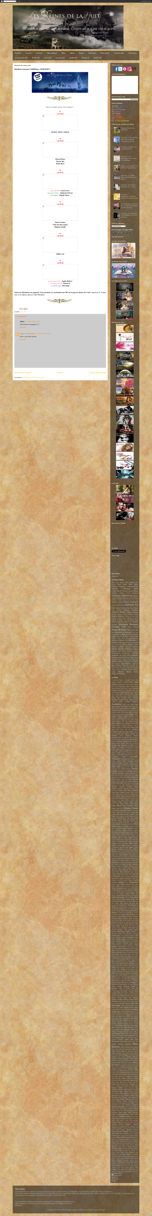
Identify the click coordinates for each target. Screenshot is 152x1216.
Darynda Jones (132, 787)
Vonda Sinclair (116, 1166)
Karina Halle (134, 909)
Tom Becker (132, 1150)
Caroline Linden (120, 754)
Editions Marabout (131, 610)
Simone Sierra (120, 1110)
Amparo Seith (126, 704)
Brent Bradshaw (134, 743)
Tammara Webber (124, 1139)
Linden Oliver (115, 956)
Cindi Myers (118, 775)
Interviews (92, 53)
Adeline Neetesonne (120, 686)
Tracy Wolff (126, 1154)
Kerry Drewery (124, 924)
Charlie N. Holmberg (122, 765)
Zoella (133, 1169)
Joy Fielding (128, 895)
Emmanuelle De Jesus (123, 812)
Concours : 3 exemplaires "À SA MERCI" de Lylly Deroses (129, 215)
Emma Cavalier (127, 805)
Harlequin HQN (119, 627)
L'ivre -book (121, 638)
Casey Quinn (135, 754)
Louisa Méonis (129, 963)
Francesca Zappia (120, 830)
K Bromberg (121, 905)
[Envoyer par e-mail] (20, 309)
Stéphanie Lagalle (117, 1128)
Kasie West (131, 911)
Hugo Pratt (135, 853)
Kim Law (135, 926)
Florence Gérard (116, 828)
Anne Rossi (134, 723)
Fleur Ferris (131, 824)
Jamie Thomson (133, 870)
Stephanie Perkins (117, 1122)
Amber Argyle (133, 700)
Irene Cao (117, 856)
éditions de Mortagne (118, 674)
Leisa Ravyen (130, 946)
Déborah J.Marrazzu (117, 794)
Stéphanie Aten (116, 1126)
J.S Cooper (115, 864)
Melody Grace (119, 1018)
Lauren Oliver (120, 941)
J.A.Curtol (121, 862)
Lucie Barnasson (121, 967)
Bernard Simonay (116, 739)
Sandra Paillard (123, 1091)
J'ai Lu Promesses (123, 636)
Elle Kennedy (119, 798)
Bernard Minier (134, 737)
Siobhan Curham (129, 1110)
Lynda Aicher (118, 973)
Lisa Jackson (115, 958)
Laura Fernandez (124, 935)
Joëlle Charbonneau (118, 897)
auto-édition (125, 664)
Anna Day (127, 720)
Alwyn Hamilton (133, 696)
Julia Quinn (134, 897)
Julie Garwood (128, 901)
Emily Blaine (116, 805)
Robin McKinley (116, 1078)
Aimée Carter (130, 686)
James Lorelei (122, 868)
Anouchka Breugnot (127, 725)
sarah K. (129, 1171)
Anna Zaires (124, 721)
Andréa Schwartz (116, 714)
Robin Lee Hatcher (132, 1076)
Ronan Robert (115, 1080)
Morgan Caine (128, 1032)
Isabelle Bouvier (121, 858)
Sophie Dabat (134, 1114)
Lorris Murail (119, 963)
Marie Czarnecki (124, 990)
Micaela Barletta (133, 1020)
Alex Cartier (128, 688)
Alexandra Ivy (121, 690)
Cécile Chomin (133, 779)
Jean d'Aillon (125, 876)
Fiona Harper (124, 824)
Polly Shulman (128, 1062)
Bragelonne (122, 586)
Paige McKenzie (116, 1053)
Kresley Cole (122, 929)
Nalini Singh (120, 1037)
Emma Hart (115, 810)
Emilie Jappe (115, 803)
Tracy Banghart (129, 1152)
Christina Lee (122, 771)
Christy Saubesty (129, 773)
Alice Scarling (115, 694)
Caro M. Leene (133, 751)
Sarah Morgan (125, 1099)
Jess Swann (135, 886)
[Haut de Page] (151, 1213)
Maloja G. (134, 982)
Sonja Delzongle (133, 1112)
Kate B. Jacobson (133, 912)
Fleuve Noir (127, 622)
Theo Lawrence (122, 1147)
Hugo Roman (119, 629)
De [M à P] (73, 58)
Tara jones (122, 1141)
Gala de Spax (122, 838)
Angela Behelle (117, 716)
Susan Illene (115, 1130)
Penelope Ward (128, 1058)
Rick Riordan (123, 1074)
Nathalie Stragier (123, 1039)
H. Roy (125, 847)
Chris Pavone (125, 766)
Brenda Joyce (125, 743)
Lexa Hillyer (131, 948)
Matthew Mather (119, 1007)
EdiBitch (114, 593)
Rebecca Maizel (134, 1071)
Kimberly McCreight (128, 928)
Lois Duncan (124, 961)
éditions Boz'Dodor (132, 668)
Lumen (121, 647)
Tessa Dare (115, 1145)
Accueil (28, 53)
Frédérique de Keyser (128, 832)
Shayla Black (119, 1108)
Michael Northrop (128, 1022)
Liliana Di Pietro (126, 952)
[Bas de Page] (151, 1215)
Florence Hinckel (127, 828)
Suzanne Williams (122, 1131)
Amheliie (116, 704)
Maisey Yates (127, 982)
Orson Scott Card (118, 1051)
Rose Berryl (131, 1080)
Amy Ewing (116, 706)
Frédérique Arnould (117, 832)
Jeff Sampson (132, 878)
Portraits (18, 53)
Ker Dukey (135, 922)
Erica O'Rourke (129, 816)
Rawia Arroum (115, 1071)
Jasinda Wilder (116, 874)
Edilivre (122, 593)
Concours (39, 53)
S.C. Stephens (130, 1084)
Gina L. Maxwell (132, 845)
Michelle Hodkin (133, 1024)
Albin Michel (120, 582)
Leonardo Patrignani (121, 948)
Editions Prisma (133, 614)
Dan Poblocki (126, 785)
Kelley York (130, 920)
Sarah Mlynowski (133, 1097)
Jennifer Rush (134, 884)
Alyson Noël (116, 698)
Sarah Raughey (116, 1101)
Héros (63, 53)
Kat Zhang (126, 912)
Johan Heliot (121, 892)
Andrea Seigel (124, 712)
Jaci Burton (122, 864)
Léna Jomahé (131, 975)
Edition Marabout (132, 593)
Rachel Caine (134, 1065)
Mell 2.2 (129, 1016)
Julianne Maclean (116, 899)
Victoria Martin (134, 1160)
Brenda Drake (116, 743)
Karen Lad (135, 907)
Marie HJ (131, 990)
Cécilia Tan (124, 781)
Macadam (128, 647)
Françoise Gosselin (133, 830)
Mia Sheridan (123, 1020)
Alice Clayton (134, 692)
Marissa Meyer (129, 999)
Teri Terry (135, 1143)
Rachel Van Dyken (127, 1067)
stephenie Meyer (117, 1173)
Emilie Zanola (133, 804)
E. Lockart (125, 794)
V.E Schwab (134, 1154)
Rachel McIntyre (116, 1067)
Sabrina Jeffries (117, 1088)
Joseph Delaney (130, 894)
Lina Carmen (123, 954)
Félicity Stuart (120, 834)
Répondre (23, 327)
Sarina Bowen (128, 1101)
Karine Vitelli (124, 911)
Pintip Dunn (120, 1063)
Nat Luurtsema (129, 1037)
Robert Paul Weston (120, 1076)
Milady (114, 649)
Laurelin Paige (120, 939)
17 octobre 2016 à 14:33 (43, 333)
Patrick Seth (131, 1055)
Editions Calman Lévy (119, 600)
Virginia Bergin (128, 1162)
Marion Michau (117, 997)
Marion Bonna (134, 995)
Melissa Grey (115, 1016)
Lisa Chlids (135, 956)
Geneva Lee (115, 841)
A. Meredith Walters (129, 680)
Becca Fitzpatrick (125, 736)
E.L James (131, 794)
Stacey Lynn (115, 1120)
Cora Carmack (116, 779)
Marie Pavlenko (129, 992)
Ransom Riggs (133, 1069)
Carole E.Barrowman (127, 752)
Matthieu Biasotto (129, 1007)
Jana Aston (115, 872)
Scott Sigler (130, 1103)
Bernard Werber (125, 739)
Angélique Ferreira (122, 718)
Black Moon (122, 584)
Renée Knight (115, 1074)
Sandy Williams (116, 1093)
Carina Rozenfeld (124, 751)
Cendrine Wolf (132, 761)
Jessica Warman (127, 888)
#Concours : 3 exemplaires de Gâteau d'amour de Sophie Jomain (129, 196)
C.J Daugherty (121, 747)
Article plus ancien (97, 372)
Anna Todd (134, 720)
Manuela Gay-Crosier (127, 984)
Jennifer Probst (125, 884)
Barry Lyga (120, 734)
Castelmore (130, 586)
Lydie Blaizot (131, 971)
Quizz (72, 53)
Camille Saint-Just (125, 749)
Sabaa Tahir (134, 1086)
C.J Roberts (128, 747)
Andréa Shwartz (125, 714)
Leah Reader (122, 946)
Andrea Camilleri (133, 710)
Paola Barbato (134, 1053)
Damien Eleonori (116, 785)
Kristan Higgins (133, 929)
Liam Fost (133, 950)
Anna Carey (120, 720)
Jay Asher (132, 874)
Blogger (102, 1210)
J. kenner (132, 860)
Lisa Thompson (119, 960)
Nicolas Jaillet (131, 1041)
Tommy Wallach (120, 1152)
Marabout (135, 647)
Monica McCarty (131, 1030)
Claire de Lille (115, 777)
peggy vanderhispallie (27, 333)
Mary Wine (135, 1003)
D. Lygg (135, 783)
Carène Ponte (127, 754)
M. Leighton (128, 977)
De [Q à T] (85, 58)
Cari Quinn (115, 751)
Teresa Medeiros (128, 1143)
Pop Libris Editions (125, 655)
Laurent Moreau (133, 943)
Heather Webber (128, 849)
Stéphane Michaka (117, 1124)
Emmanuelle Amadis (125, 810)
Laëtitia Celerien (116, 945)
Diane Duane (115, 792)
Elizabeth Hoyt (130, 796)
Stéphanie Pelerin (127, 1128)
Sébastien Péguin (129, 1135)
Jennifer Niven (116, 884)
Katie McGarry (133, 918)
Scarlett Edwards (122, 1103)
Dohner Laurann (125, 792)
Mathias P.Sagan (125, 1005)
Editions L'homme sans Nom (124, 608)
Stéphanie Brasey (124, 1126)
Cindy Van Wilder (133, 775)
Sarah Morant (116, 1099)
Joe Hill (114, 892)
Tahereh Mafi (120, 1137)
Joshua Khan (120, 895)
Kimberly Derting (116, 928)
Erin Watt (130, 818)
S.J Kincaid (126, 1086)
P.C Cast (127, 1051)
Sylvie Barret (124, 1133)
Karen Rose (127, 909)
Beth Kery (114, 741)
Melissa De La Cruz (131, 1014)
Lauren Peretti (129, 941)
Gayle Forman (116, 839)
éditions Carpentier (116, 669)
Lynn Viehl (126, 973)
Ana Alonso (126, 710)
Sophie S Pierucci (133, 1118)
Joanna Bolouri (116, 890)
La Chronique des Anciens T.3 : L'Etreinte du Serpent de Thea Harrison (129, 205)
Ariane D (119, 727)
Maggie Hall (120, 982)
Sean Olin (121, 1105)
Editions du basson (132, 618)
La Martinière (121, 640)
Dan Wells (135, 785)
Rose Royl (119, 1082)
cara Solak (124, 1171)
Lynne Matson (134, 973)
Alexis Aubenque (116, 692)
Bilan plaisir (105, 53)
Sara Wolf (114, 1095)
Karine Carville (116, 911)
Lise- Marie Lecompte (129, 960)
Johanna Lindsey (130, 892)
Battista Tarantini (130, 734)
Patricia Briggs (123, 1055)
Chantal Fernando (117, 763)
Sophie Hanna (115, 1116)
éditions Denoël (127, 669)
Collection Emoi (130, 589)
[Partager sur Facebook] (25, 309)
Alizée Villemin (124, 694)
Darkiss (135, 591)
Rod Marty (134, 1078)
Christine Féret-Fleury (118, 773)
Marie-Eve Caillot (123, 994)
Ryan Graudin (121, 1084)
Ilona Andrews (124, 855)
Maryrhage (116, 1005)
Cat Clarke (123, 759)
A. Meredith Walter (117, 680)
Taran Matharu (129, 1141)
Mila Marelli (131, 1026)
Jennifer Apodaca (128, 880)
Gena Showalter (133, 839)
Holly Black (119, 853)
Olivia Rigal (122, 1049)
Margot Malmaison (123, 986)
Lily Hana (115, 954)
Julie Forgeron (120, 901)
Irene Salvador (123, 856)
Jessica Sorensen (117, 888)
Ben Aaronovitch (123, 737)
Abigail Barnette (121, 684)
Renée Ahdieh (134, 1072)
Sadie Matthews (129, 1088)
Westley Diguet (134, 1165)
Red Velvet (122, 658)
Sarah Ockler (134, 1099)
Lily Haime (135, 952)
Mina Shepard (119, 1027)
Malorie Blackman (117, 984)
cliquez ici (115, 576)
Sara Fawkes (134, 1093)
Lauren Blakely (130, 939)
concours (24, 312)
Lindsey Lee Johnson (125, 956)
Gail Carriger (131, 836)
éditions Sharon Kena (128, 672)
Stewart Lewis (125, 1122)
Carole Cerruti (116, 753)
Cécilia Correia (116, 781)
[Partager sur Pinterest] (27, 309)
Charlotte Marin (133, 765)
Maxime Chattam (120, 1009)
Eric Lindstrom (120, 816)
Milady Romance (125, 649)
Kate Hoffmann (130, 914)
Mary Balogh (118, 1003)
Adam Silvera (129, 684)
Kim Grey (128, 926)
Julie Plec (132, 903)
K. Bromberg (130, 905)
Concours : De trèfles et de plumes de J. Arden (128, 186)
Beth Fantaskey (133, 739)
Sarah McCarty (122, 1097)
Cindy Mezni (124, 775)
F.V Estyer (134, 822)
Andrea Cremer (116, 712)
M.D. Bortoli (115, 979)
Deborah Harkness (117, 789)
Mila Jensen (123, 1026)
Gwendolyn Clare (117, 847)
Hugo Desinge (133, 627)
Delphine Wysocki (129, 789)
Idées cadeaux (52, 53)
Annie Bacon (116, 725)
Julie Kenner (124, 903)
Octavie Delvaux (125, 1047)
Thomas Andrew (117, 1148)
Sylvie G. (131, 1133)
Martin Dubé (122, 1001)
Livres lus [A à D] (21, 58)
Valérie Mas (114, 1156)
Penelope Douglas (117, 1058)
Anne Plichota (116, 723)
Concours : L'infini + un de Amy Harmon (128, 148)
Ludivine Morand (122, 971)
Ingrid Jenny (132, 855)
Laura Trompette (128, 937)
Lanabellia (135, 933)
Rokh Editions (130, 658)
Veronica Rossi (120, 1158)
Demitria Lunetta (122, 790)
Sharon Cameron (129, 1106)
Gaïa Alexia (124, 839)
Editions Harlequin (130, 602)
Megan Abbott (121, 1012)
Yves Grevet (121, 1169)
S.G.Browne (119, 1086)
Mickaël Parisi (115, 1025)
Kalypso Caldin (128, 907)
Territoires (120, 661)
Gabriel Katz (129, 834)
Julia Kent (127, 897)
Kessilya (114, 926)
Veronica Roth (129, 1158)
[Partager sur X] (23, 309)
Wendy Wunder (125, 1165)
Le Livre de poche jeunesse (122, 644)
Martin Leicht (130, 1001)
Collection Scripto (127, 591)
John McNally (120, 893)
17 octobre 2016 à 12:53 (32, 321)
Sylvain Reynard (133, 1131)
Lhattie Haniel (119, 950)
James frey (115, 870)
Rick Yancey (131, 1074)
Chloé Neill (116, 767)
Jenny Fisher (116, 886)
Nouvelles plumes (132, 651)
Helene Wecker (122, 851)
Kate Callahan (121, 914)
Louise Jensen (119, 965)
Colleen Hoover (132, 777)
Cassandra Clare (119, 757)
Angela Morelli (128, 716)
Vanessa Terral (130, 1156)
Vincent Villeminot (118, 1162)
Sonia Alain (122, 1112)
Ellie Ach (128, 798)
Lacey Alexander (127, 933)
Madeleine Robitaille (126, 980)
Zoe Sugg (128, 1169)
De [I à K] (47, 58)
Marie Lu (120, 992)
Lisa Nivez (129, 958)
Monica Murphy (117, 1032)
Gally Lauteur (133, 838)
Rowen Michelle (128, 1082)
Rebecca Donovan (124, 1071)
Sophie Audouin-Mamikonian (120, 1114)
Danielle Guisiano (118, 787)
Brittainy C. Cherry (127, 745)
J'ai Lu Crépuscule (121, 634)
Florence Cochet (133, 826)
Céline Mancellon (117, 783)
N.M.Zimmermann (129, 1035)
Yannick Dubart (116, 1167)
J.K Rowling (128, 862)
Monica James (119, 1030)
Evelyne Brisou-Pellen (124, 822)
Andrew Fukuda (133, 712)
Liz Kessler (118, 961)
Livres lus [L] (60, 58)
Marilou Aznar (116, 996)
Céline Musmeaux (128, 783)
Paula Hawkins (121, 1057)
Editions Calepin (133, 598)
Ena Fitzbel (121, 814)
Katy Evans (123, 920)
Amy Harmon (124, 706)
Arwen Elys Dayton (129, 727)
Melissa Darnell (121, 1014)
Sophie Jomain (124, 1116)
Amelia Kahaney (132, 701)
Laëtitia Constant (127, 945)
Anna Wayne (116, 722)
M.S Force (128, 979)
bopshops (89, 1210)
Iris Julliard (131, 856)
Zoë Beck (118, 1171)
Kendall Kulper (120, 922)
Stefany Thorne (124, 1120)
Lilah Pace (119, 952)
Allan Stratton (134, 694)
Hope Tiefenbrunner (127, 853)
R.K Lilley (121, 1065)
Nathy (132, 1039)
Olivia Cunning (134, 1047)
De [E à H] (35, 58)
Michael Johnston (117, 1022)
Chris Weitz (134, 767)
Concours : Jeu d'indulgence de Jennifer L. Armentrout (129, 158)
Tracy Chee (118, 1154)
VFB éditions (127, 661)
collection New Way (122, 666)
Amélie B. (126, 708)
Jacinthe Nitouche (132, 864)
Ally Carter (115, 696)
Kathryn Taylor (122, 918)
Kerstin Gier (133, 924)
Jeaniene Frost (123, 878)
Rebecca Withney (116, 1072)
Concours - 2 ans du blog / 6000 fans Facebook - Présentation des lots (129, 139)
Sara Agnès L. (125, 1093)
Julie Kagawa (115, 903)
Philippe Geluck (120, 1060)
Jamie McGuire (123, 870)
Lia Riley (126, 950)
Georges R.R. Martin (126, 841)
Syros (129, 660)
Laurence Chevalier (122, 943)
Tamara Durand (129, 1137)
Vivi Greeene (134, 1164)
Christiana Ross (116, 769)
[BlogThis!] (22, 309)
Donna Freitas (134, 792)
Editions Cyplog (117, 602)
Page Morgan (134, 1051)
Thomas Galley (126, 1148)
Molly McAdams (129, 1027)
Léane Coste (115, 975)
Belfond (114, 584)
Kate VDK (118, 916)
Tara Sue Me (115, 1141)
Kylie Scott (125, 931)
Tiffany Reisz (134, 1148)
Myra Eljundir (129, 1033)
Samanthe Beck (131, 1089)
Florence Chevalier (122, 826)
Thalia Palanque (130, 1145)
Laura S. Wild (134, 935)
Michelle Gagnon (123, 1024)
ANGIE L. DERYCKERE (125, 682)
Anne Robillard (126, 723)
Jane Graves (134, 872)
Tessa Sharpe (122, 1145)
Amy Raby (132, 706)
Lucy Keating (130, 969)
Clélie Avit (122, 777)
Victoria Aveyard (122, 1160)
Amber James (117, 701)
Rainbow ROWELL (123, 1069)
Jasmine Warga (124, 874)
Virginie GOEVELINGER (124, 1164)
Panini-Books (126, 653)
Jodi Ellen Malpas (133, 890)
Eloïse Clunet (129, 800)
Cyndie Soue (124, 779)
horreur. (132, 666)
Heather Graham (117, 849)
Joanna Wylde (124, 890)
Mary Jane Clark (126, 1003)
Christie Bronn (125, 769)
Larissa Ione (116, 935)
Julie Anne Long (128, 899)
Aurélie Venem (122, 732)
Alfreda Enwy (125, 692)
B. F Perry (129, 732)
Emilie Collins (133, 802)
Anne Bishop (133, 722)
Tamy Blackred (134, 1139)
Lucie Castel (130, 967)
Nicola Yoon (123, 1041)
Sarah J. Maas (129, 1095)
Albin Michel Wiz (131, 582)
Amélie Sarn (119, 710)
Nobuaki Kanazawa (124, 1044)
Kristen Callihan (116, 931)
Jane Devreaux (125, 872)
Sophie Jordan (134, 1116)
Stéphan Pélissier (134, 1122)
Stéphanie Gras (134, 1126)
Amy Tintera (119, 708)
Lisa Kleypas (122, 958)
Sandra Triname (133, 1091)
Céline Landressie (133, 781)
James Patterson (132, 868)
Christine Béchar (132, 771)
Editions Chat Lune (132, 600)
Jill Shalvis (135, 888)
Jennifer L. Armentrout (128, 882)
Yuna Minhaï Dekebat (127, 1167)
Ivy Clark (120, 860)
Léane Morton (123, 975)
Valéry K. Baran (122, 1156)
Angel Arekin (133, 714)
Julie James (135, 901)
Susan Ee (135, 1128)
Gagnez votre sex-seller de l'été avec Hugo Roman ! (129, 167)
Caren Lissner (134, 749)
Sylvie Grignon (121, 1135)
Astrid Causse (120, 729)
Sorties (81, 53)
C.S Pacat (135, 747)
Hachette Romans (128, 624)
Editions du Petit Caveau (119, 618)
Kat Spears (120, 912)
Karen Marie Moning (118, 909)
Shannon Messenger (118, 1107)
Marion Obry (127, 997)
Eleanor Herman (121, 796)
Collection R (117, 591)
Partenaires (133, 53)
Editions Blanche (122, 598)
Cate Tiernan (131, 759)
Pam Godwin (126, 1053)
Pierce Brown (129, 1060)
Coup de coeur (119, 53)
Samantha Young (121, 1090)
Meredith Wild (128, 1018)
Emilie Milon (124, 804)
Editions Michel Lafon (121, 612)
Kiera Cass (120, 926)
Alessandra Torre (119, 688)
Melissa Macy (122, 1016)
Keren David (115, 924)
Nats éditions (122, 651)
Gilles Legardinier (123, 843)
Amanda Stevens (123, 700)
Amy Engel (134, 704)
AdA (113, 582)
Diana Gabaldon (132, 790)
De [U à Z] (97, 58)
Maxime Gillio (129, 1009)
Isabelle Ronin (131, 858)
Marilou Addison (133, 994)
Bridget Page (116, 745)
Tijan (113, 1150)
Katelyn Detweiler (127, 916)
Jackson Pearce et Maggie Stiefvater (123, 866)
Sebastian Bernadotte (131, 1105)
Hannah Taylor (133, 847)
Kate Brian (114, 914)
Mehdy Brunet (130, 1012)
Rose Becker (122, 1080)
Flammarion (120, 622)
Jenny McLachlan (125, 886)
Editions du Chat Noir (131, 616)
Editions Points (122, 614)
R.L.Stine (127, 1065)
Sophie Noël (124, 1118)
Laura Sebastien (116, 937)
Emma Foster (119, 808)
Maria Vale (134, 988)
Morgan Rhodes (120, 1034)
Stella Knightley (133, 1120)
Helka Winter (130, 851)
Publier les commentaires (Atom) (34, 377)
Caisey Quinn (116, 749)
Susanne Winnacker (126, 1130)
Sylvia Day (115, 1133)
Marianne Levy (115, 990)
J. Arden (126, 860)
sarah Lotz (135, 1171)
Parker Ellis (115, 1055)
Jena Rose (120, 880)
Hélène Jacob (131, 630)
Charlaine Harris (128, 763)
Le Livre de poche (132, 642)
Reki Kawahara (126, 1073)
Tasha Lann (119, 1143)
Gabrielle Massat (122, 836)
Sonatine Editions (122, 660)
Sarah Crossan (121, 1095)
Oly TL (135, 1049)
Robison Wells (126, 1078)
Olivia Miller (115, 1049)
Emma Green (131, 808)
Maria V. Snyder (124, 988)
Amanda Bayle (126, 698)
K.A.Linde (120, 907)
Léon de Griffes (120, 977)
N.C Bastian (119, 1035)
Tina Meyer (125, 1150)
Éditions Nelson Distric (121, 668)
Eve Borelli (131, 820)
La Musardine (122, 642)
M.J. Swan (121, 979)
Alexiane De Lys (132, 690)
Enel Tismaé (130, 814)
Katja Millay (115, 920)
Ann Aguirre (131, 718)
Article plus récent (22, 372)
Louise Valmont (128, 965)
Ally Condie (123, 696)
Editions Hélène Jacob (118, 605)
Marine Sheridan (125, 996)
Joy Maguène (134, 895)
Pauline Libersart (132, 1057)
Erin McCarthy (121, 818)
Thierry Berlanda (133, 1147)
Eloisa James (120, 800)
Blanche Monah (122, 741)
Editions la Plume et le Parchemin (123, 620)
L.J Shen (133, 931)
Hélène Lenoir (115, 855)
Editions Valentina (118, 616)
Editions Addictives (122, 595)
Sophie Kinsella (116, 1118)
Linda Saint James (133, 954)
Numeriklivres (116, 653)
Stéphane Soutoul (131, 1124)
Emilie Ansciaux (123, 802)
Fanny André (116, 824)
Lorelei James (131, 962)
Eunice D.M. (122, 820)
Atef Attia (128, 729)
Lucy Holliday (121, 969)
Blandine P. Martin (133, 741)
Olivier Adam (129, 1049)
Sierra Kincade (128, 1108)
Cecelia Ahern (121, 761)
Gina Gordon (121, 845)
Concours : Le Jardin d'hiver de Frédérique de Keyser (129, 177)
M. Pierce (135, 977)
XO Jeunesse (116, 664)
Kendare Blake (127, 922)
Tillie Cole (118, 1150)
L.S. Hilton (118, 933)
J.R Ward (135, 862)
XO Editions (134, 661)
